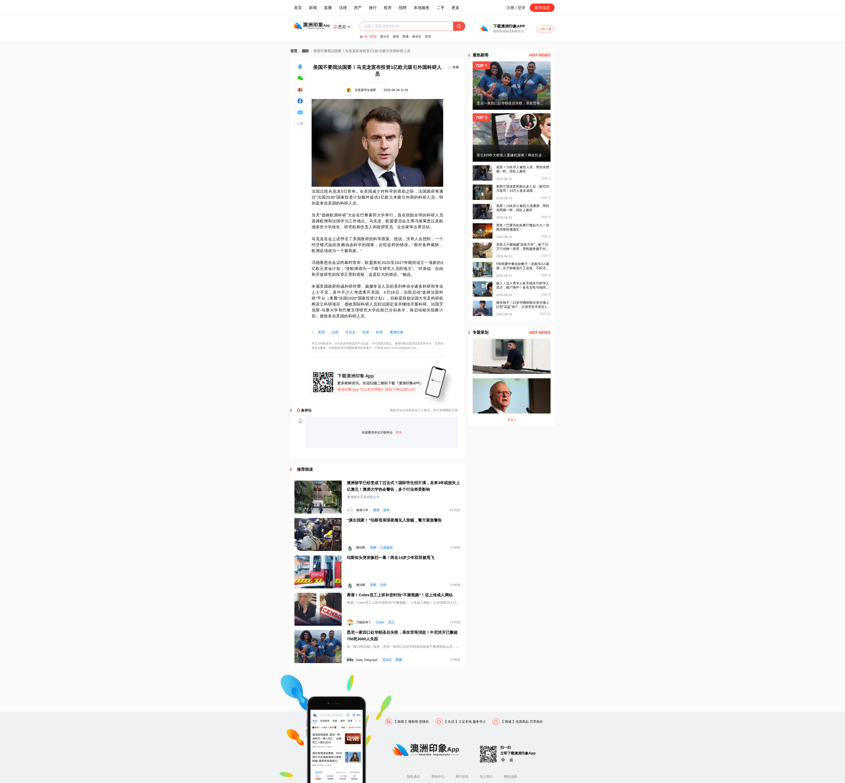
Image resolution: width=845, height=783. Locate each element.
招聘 (403, 7)
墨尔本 (384, 36)
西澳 (405, 36)
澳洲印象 (396, 332)
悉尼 (428, 36)
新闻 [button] (313, 7)
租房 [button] (388, 7)
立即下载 (545, 29)
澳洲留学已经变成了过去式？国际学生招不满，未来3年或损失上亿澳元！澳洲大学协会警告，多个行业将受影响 (403, 486)
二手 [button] (441, 7)
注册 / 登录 (515, 7)
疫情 (396, 36)
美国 (321, 332)
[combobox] (408, 26)
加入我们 (486, 776)
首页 (298, 7)
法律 (343, 7)
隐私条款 (413, 776)
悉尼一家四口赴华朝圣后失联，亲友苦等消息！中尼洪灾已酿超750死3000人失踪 (402, 635)
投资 (365, 332)
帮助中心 (438, 776)
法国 (334, 332)
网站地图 (510, 776)
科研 (379, 332)
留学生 (416, 36)
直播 (328, 7)
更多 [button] (455, 7)
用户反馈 (462, 776)
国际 (305, 51)
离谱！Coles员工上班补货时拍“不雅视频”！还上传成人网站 (400, 595)
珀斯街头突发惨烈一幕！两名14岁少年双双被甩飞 (390, 557)
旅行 (373, 7)
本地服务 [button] (422, 7)
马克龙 (350, 332)
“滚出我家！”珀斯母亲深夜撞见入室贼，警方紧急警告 (394, 520)
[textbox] (408, 26)
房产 (358, 7)
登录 (399, 432)
